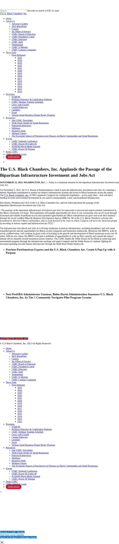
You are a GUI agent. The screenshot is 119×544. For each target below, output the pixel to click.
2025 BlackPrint (19, 356)
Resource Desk (19, 460)
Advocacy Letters (20, 353)
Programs (10, 424)
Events (9, 468)
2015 (19, 413)
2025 (19, 387)
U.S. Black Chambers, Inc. (16, 195)
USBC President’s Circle (23, 366)
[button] (12, 532)
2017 (19, 408)
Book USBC (12, 481)
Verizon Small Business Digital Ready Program (33, 445)
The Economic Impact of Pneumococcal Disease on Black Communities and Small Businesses (55, 466)
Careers (15, 359)
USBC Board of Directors (24, 364)
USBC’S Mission (20, 377)
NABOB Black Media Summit (26, 476)
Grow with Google (20, 434)
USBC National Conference (24, 471)
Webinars (16, 458)
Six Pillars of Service (21, 361)
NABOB (16, 426)
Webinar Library (19, 463)
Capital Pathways (20, 437)
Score (14, 442)
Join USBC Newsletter (22, 450)
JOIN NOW (13, 487)
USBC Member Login (16, 484)
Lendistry (16, 440)
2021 (19, 398)
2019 (19, 403)
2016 (19, 411)
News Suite (11, 382)
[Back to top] (0, 491)
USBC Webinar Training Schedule (27, 432)
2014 (19, 416)
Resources (10, 447)
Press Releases (18, 385)
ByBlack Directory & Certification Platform (32, 429)
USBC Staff (17, 372)
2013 (19, 419)
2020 (19, 400)
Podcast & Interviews (21, 455)
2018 (19, 406)
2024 (19, 390)
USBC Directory (19, 369)
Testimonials (17, 374)
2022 (19, 395)
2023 (19, 393)
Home (8, 348)
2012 (19, 421)
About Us (10, 351)
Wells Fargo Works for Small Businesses (30, 453)
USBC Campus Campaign (24, 379)
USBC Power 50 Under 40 (24, 473)
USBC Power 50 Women (23, 479)
